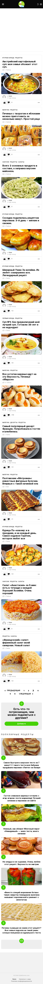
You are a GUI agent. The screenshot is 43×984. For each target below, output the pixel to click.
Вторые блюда (8, 58)
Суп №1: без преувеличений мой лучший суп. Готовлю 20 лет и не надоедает (21, 325)
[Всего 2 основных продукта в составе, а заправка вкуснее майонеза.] (21, 187)
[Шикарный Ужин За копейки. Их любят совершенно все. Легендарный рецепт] (21, 291)
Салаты (21, 162)
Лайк (4, 102)
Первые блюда (8, 318)
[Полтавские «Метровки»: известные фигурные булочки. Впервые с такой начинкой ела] (21, 500)
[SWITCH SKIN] (38, 4)
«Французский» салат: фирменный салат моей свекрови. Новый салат (16, 642)
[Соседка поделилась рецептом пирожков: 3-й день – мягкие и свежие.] (21, 239)
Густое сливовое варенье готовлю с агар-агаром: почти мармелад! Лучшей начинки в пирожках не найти (21, 798)
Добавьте (21, 724)
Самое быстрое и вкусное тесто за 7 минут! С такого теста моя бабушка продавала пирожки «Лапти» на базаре (21, 765)
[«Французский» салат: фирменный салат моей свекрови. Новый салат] (21, 662)
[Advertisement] (21, 29)
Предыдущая (13, 690)
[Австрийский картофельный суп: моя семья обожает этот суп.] (21, 83)
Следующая (25, 694)
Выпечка (5, 110)
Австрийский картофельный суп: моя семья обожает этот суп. (19, 64)
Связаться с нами (25, 979)
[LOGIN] (41, 4)
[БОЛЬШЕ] (39, 102)
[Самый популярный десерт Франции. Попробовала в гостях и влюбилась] (21, 448)
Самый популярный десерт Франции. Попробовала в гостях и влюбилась (21, 429)
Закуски (5, 162)
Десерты (13, 422)
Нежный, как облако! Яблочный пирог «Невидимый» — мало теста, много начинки (21, 831)
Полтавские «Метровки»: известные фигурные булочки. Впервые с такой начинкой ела (20, 481)
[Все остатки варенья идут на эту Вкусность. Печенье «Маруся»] (21, 396)
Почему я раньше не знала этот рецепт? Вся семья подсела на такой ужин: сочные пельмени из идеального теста (21, 930)
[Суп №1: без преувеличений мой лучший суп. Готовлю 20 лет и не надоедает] (21, 344)
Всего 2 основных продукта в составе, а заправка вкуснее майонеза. (19, 168)
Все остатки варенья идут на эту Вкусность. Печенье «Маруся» (19, 377)
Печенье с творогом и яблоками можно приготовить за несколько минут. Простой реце (21, 116)
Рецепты (18, 58)
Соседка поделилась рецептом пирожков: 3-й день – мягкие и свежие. (20, 220)
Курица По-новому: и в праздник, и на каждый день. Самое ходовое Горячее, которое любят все (19, 534)
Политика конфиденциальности (21, 981)
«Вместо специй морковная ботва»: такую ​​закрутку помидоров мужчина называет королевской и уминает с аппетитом (21, 896)
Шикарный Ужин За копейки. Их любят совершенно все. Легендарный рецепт (20, 272)
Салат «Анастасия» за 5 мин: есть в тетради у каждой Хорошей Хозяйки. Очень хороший (19, 589)
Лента (14, 979)
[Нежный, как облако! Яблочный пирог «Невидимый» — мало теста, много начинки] (21, 813)
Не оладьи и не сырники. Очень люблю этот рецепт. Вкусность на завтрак (21, 863)
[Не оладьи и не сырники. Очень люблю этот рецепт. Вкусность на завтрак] (21, 846)
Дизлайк (9, 102)
